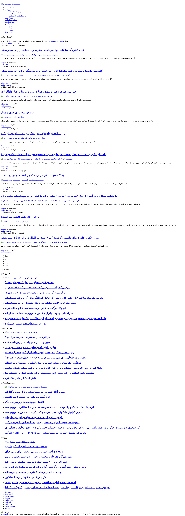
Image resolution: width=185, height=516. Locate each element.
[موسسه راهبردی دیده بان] (10, 4)
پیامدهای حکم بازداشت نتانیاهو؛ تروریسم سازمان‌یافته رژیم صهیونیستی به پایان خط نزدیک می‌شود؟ (53, 154)
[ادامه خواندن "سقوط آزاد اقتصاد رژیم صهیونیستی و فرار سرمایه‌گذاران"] (26, 387)
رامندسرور (5, 514)
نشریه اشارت (10, 506)
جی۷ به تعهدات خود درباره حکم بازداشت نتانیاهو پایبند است (32, 175)
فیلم (11, 26)
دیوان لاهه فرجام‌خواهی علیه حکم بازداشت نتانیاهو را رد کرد (33, 133)
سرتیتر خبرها (9, 22)
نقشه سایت (9, 500)
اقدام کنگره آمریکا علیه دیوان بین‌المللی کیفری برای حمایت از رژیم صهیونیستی (43, 50)
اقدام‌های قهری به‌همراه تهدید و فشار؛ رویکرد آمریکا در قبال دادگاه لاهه (39, 91)
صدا (10, 28)
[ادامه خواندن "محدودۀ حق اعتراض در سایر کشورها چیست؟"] (22, 278)
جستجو (7, 508)
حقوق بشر (9, 18)
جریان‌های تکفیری (15, 12)
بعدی (7, 263)
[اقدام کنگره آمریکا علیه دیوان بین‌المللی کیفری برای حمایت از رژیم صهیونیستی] (29, 55)
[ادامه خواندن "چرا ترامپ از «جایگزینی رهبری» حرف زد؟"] (21, 332)
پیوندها (7, 498)
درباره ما (8, 492)
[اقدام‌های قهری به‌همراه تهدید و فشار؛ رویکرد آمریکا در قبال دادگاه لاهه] (26, 96)
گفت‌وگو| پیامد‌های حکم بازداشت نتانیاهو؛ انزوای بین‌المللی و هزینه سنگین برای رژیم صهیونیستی (51, 70)
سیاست (3, 62)
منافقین (12, 14)
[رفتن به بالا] (5, 512)
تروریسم (8, 9)
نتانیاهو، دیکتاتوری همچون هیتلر (17, 112)
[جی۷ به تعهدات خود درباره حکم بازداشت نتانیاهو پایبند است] (22, 180)
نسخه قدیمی (9, 496)
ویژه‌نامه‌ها (9, 32)
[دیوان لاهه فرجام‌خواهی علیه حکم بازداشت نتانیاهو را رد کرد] (23, 138)
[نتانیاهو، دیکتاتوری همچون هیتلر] (12, 117)
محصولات (8, 504)
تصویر (11, 30)
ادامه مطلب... (6, 64)
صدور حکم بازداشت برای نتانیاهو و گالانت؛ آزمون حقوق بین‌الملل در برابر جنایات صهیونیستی (50, 237)
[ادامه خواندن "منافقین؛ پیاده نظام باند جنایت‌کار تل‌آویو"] (20, 442)
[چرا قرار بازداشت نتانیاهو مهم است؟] (14, 221)
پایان (6, 265)
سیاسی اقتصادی (11, 20)
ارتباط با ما (9, 494)
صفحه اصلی (9, 7)
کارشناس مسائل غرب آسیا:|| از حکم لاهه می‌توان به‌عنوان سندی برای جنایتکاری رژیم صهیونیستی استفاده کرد (59, 196)
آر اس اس (8, 502)
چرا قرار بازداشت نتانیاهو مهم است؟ (20, 216)
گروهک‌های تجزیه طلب (17, 16)
